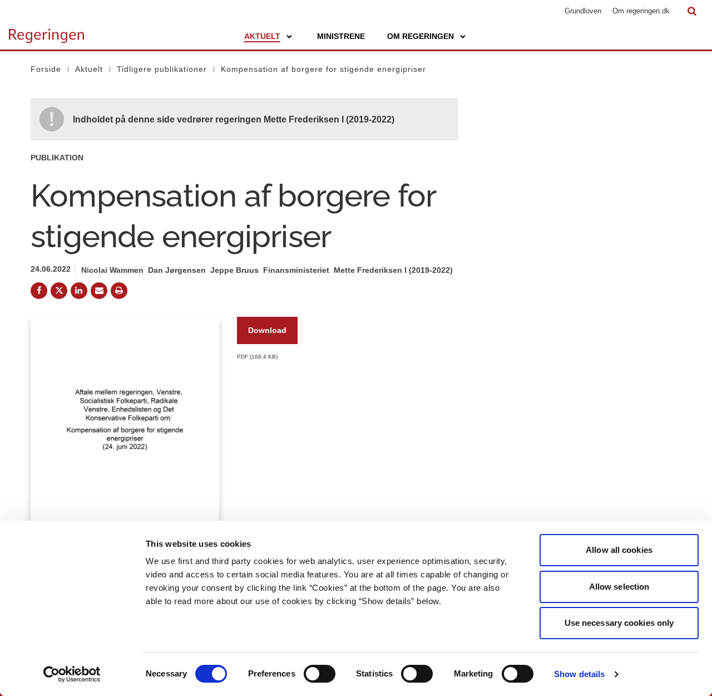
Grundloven (583, 11)
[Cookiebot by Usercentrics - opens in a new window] (72, 674)
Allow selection (619, 586)
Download (267, 330)
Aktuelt (262, 36)
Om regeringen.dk (641, 11)
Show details (579, 674)
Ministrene (341, 36)
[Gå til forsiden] (46, 30)
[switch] (319, 674)
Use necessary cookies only (619, 623)
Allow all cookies (619, 550)
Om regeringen (420, 36)
